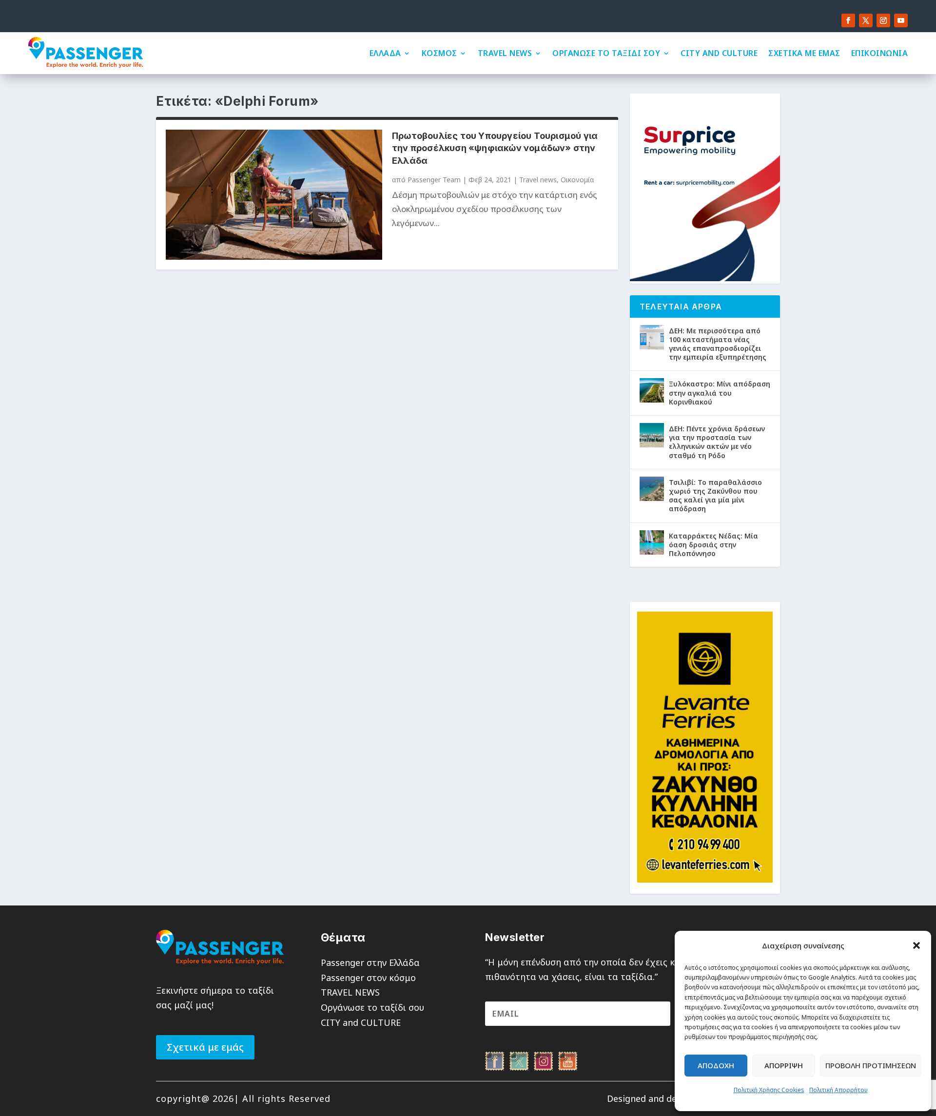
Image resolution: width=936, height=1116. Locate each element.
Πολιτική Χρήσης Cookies (769, 1090)
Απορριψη (783, 1065)
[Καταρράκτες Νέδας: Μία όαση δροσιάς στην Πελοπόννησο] (652, 542)
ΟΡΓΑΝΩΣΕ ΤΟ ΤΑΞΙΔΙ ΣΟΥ (606, 53)
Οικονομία (577, 179)
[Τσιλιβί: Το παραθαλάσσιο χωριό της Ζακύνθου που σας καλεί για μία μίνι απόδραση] (652, 489)
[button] (916, 945)
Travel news (538, 179)
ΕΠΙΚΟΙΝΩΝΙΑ (879, 53)
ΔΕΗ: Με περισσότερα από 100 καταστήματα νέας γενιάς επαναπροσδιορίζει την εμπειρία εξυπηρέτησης (717, 344)
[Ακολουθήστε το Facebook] (848, 20)
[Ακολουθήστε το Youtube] (901, 20)
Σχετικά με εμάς (205, 1047)
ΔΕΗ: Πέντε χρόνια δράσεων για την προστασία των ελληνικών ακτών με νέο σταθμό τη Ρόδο (717, 442)
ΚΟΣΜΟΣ (439, 53)
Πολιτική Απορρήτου (838, 1090)
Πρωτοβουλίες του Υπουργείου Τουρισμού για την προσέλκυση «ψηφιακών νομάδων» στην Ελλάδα (495, 148)
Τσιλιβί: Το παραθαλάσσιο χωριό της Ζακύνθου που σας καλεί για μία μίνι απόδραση (715, 496)
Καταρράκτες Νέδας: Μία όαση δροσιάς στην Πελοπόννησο (713, 544)
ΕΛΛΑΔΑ (385, 53)
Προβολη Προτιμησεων (870, 1065)
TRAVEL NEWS (505, 53)
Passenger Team (434, 179)
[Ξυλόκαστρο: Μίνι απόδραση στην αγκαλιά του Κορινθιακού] (652, 390)
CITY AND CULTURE (719, 53)
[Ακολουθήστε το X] (866, 20)
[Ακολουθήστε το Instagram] (883, 20)
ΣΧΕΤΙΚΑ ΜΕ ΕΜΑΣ (804, 53)
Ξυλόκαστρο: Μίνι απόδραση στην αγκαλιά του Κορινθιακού (719, 392)
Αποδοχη (716, 1065)
